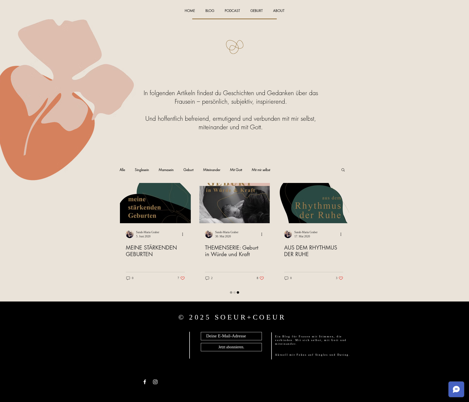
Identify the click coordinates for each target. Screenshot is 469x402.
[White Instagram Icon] (155, 382)
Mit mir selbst (261, 170)
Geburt (188, 170)
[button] (343, 170)
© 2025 (196, 317)
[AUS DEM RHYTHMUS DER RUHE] (313, 203)
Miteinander (211, 170)
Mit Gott (236, 170)
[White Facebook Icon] (145, 382)
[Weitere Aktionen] (184, 234)
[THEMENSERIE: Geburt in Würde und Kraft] (234, 203)
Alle (122, 170)
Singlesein (142, 170)
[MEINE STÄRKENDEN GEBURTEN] (155, 203)
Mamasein (166, 170)
